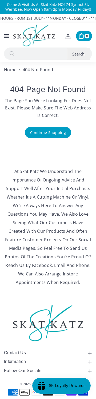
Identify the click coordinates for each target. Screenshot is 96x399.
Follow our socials (22, 370)
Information (15, 361)
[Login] (68, 36)
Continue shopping (48, 132)
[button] (7, 35)
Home (10, 70)
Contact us (15, 352)
